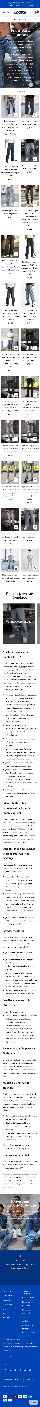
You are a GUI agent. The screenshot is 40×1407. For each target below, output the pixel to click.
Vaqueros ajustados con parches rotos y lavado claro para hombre (10, 537)
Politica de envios (28, 1297)
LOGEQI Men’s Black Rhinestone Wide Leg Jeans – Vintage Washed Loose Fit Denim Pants (10, 265)
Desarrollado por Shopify (18, 1386)
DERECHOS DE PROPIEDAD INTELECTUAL (28, 1329)
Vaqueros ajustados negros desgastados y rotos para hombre (29, 357)
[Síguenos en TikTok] (30, 1370)
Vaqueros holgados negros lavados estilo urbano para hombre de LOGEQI (10, 315)
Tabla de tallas (8, 1304)
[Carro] (36, 12)
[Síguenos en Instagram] (15, 1370)
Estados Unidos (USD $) (12, 1379)
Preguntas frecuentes (6, 1315)
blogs (4, 1309)
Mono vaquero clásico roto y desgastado (30, 123)
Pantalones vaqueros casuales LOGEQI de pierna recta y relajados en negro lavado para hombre (29, 268)
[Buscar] (8, 12)
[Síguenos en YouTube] (25, 1370)
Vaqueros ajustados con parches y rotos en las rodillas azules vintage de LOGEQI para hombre (29, 493)
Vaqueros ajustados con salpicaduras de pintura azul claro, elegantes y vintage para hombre (10, 491)
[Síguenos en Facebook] (5, 1370)
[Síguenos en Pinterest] (20, 1370)
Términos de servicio (26, 1319)
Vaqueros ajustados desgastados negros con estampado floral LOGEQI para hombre (10, 406)
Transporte (7, 1300)
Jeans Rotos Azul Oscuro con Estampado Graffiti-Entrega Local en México (10, 126)
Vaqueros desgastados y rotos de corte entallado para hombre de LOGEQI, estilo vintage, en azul (10, 360)
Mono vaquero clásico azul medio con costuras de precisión (10, 578)
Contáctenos (7, 1295)
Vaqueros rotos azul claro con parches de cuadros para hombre (10, 449)
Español (27, 1379)
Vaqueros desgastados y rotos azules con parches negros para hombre (30, 449)
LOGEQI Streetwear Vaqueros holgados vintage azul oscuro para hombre (10, 171)
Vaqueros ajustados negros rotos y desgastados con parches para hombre (30, 406)
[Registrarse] (34, 1356)
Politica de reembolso (26, 1304)
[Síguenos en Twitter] (10, 1370)
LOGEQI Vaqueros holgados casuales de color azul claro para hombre (29, 315)
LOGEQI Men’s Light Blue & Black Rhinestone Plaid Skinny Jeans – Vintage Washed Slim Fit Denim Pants (30, 218)
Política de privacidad (26, 1311)
